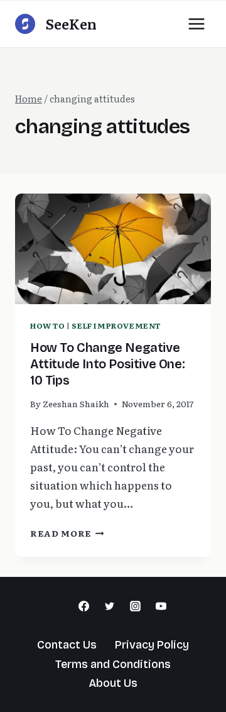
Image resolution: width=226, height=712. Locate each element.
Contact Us (67, 645)
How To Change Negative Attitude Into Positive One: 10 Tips (107, 364)
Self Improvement (116, 325)
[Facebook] (84, 606)
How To (47, 325)
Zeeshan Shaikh (76, 403)
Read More (67, 533)
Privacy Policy (152, 645)
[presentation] (113, 249)
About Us (113, 683)
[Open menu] (196, 23)
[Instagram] (135, 606)
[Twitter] (110, 606)
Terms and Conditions (113, 664)
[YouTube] (160, 606)
